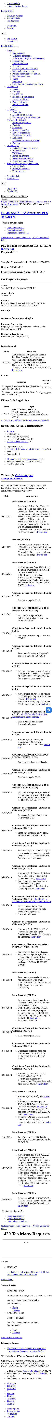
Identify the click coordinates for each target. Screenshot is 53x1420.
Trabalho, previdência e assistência (27, 84)
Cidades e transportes (21, 56)
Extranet (10, 1416)
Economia (16, 66)
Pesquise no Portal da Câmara (14, 196)
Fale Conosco (13, 21)
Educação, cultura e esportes (25, 68)
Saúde (15, 79)
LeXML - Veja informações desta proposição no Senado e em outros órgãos (26, 1349)
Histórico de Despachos (17, 441)
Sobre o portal (13, 1408)
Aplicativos (12, 1414)
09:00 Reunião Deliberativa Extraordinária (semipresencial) (29, 715)
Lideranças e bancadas (22, 115)
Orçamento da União (21, 135)
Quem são (16, 112)
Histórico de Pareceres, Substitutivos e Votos (26, 449)
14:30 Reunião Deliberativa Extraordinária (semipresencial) (31, 900)
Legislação (17, 138)
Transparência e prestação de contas (23, 163)
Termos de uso (13, 1411)
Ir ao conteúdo (13, 3)
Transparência (18, 166)
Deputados (11, 109)
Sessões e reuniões (20, 130)
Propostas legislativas (21, 122)
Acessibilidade (13, 18)
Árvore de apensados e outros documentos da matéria (25, 420)
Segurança (17, 81)
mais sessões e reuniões (11, 1337)
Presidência (17, 94)
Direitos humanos (20, 63)
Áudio (15, 1308)
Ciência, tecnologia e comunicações (28, 58)
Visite (15, 107)
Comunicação (13, 145)
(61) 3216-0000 (40, 1373)
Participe (16, 143)
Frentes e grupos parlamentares (26, 117)
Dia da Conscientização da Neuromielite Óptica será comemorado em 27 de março (28, 1273)
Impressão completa (15, 230)
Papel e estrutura (19, 102)
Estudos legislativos (21, 132)
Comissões (17, 127)
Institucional (12, 86)
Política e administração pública (26, 74)
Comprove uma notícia (22, 161)
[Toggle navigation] (15, 46)
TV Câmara (17, 153)
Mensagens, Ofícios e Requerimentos (23, 459)
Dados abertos (18, 171)
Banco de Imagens (20, 156)
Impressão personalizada (18, 233)
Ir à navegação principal (17, 6)
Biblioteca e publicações (23, 97)
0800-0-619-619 (30, 1371)
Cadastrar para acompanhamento (16, 237)
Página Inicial (7, 201)
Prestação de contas (21, 168)
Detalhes (16, 1310)
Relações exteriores (21, 76)
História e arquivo (20, 104)
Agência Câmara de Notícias (25, 148)
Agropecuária (18, 53)
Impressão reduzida (15, 227)
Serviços (16, 91)
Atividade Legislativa (16, 120)
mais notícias (7, 1279)
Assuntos (11, 50)
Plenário (16, 125)
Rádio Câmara (18, 150)
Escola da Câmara (20, 99)
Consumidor (17, 61)
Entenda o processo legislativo (25, 140)
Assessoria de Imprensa (22, 158)
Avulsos (10, 431)
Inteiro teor (7, 248)
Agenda (16, 89)
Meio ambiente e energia (23, 71)
